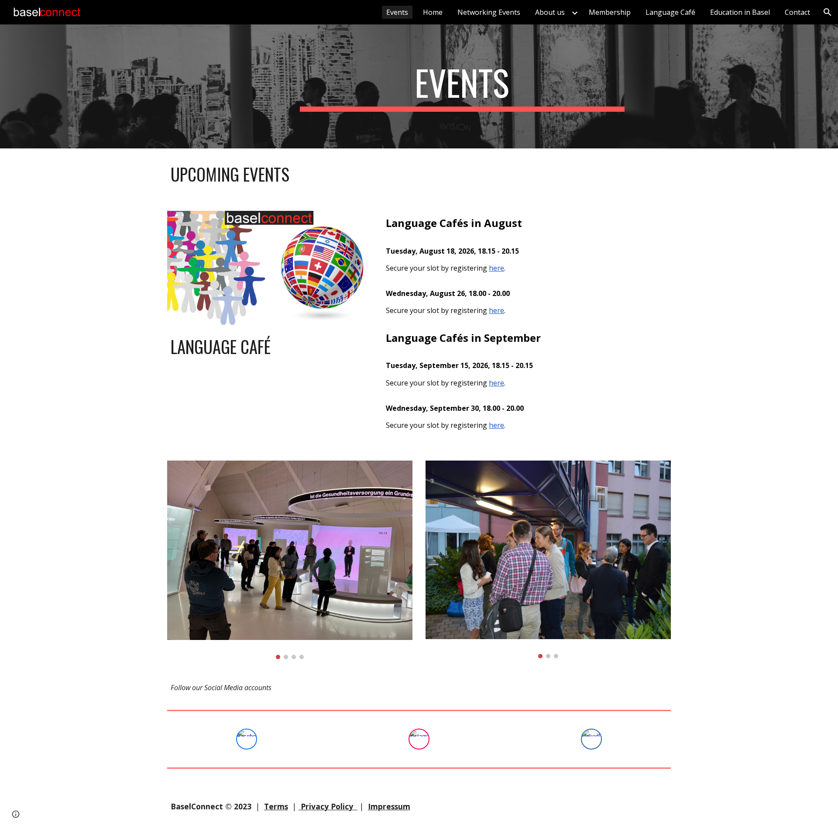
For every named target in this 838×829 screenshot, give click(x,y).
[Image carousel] (289, 560)
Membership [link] (610, 12)
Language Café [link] (670, 12)
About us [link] (550, 12)
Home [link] (433, 12)
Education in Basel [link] (740, 12)
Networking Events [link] (488, 12)
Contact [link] (797, 12)
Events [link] (397, 12)
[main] (462, 86)
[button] (827, 12)
